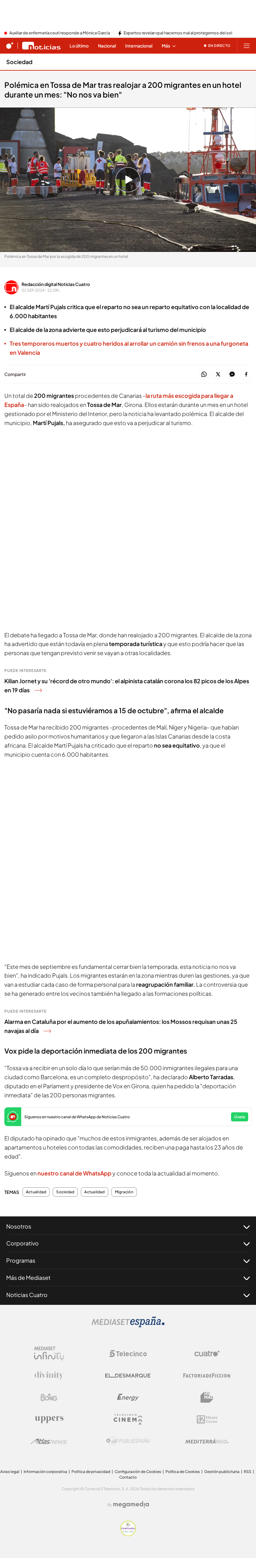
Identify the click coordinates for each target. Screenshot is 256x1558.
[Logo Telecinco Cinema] (128, 1419)
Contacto (128, 1477)
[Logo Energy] (128, 1397)
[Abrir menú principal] (247, 46)
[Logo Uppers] (49, 1419)
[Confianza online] (128, 1534)
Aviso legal (9, 1471)
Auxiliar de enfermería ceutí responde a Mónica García (59, 33)
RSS (247, 1471)
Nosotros (18, 1226)
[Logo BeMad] (207, 1397)
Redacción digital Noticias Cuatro (56, 284)
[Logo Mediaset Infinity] (49, 1353)
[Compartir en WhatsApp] (204, 374)
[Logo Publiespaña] (128, 1441)
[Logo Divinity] (49, 1375)
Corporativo (22, 1243)
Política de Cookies (182, 1471)
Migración (124, 1192)
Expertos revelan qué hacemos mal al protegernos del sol (178, 33)
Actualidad (36, 1192)
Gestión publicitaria (221, 1471)
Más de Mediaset (28, 1277)
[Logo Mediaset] (128, 1325)
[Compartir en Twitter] (218, 374)
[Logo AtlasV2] (49, 1441)
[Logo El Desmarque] (127, 1376)
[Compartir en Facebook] (246, 374)
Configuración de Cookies (138, 1471)
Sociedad (19, 61)
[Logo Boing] (49, 1397)
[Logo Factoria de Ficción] (207, 1375)
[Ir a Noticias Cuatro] (41, 45)
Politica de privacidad (90, 1471)
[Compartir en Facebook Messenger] (232, 374)
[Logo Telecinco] (128, 1353)
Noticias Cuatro (26, 1294)
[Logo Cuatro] (206, 1353)
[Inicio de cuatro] (9, 46)
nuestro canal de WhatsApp (74, 1173)
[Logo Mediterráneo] (207, 1441)
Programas (20, 1260)
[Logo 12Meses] (207, 1419)
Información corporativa (45, 1471)
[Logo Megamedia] (131, 1504)
